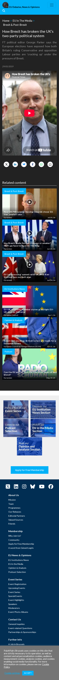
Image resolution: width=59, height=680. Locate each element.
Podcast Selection (17, 572)
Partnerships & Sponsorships (22, 632)
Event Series (14, 592)
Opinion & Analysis (17, 568)
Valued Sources (15, 519)
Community (13, 540)
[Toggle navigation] (52, 5)
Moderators (14, 608)
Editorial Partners (16, 516)
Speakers (12, 604)
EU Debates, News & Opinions (24, 7)
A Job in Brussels (16, 644)
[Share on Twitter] (6, 164)
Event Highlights (16, 600)
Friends (11, 523)
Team (11, 504)
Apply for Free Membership (29, 469)
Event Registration (17, 584)
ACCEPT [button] (28, 673)
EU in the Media (15, 564)
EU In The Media (22, 20)
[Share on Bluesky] (24, 164)
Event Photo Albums (18, 612)
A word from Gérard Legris (21, 548)
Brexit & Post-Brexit (15, 24)
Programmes (14, 507)
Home (6, 20)
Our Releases (14, 511)
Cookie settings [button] (12, 673)
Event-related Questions (20, 628)
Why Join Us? (14, 535)
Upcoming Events (16, 588)
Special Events (15, 596)
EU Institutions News (18, 560)
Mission (12, 499)
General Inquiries (16, 624)
